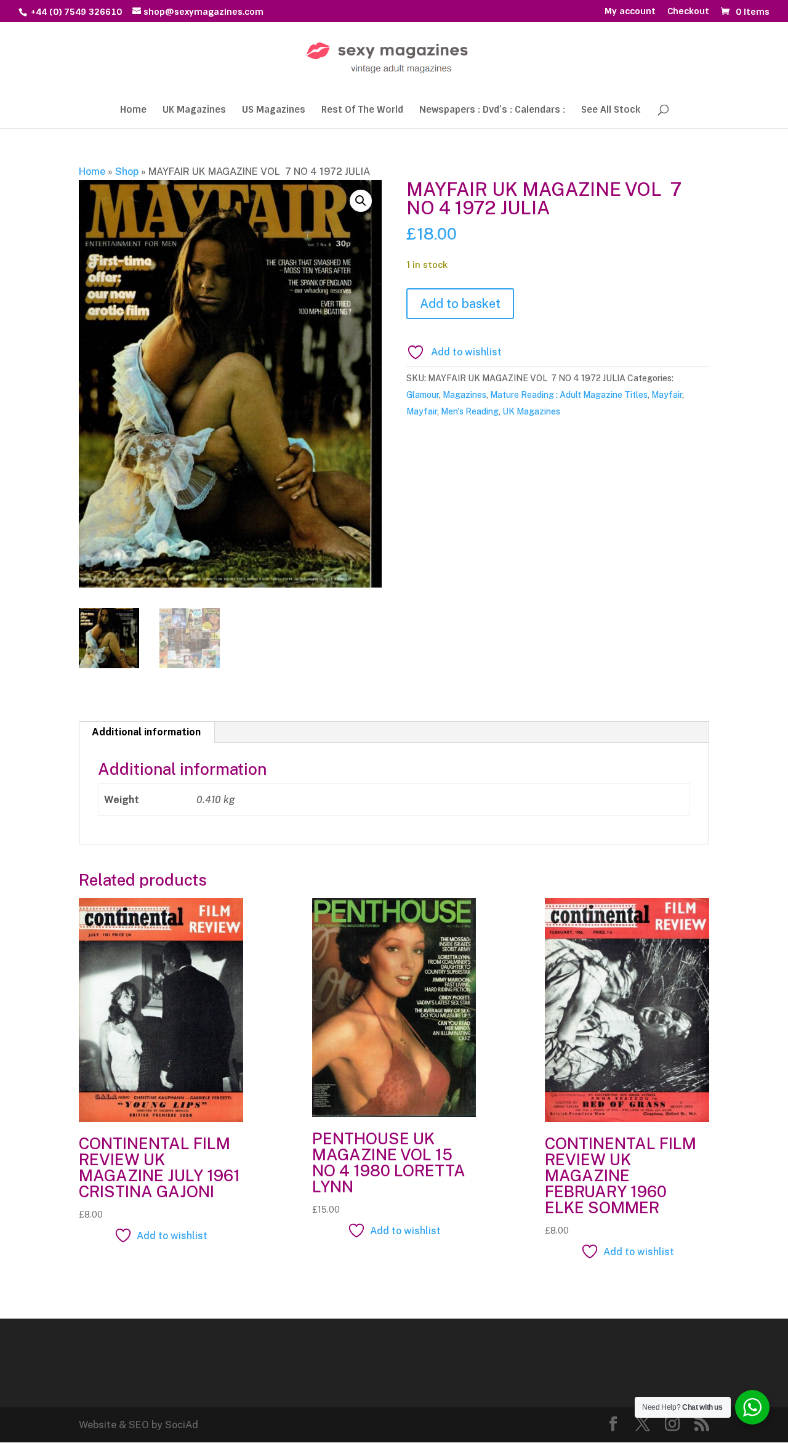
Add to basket (460, 303)
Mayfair (666, 395)
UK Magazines (194, 110)
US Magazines (273, 110)
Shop (127, 171)
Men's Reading (470, 411)
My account (630, 12)
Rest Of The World (362, 110)
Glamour (422, 395)
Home (133, 110)
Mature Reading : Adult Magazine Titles (569, 395)
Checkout (688, 12)
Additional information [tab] (146, 732)
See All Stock (610, 110)
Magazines (464, 395)
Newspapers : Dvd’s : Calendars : (492, 110)
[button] (361, 201)
